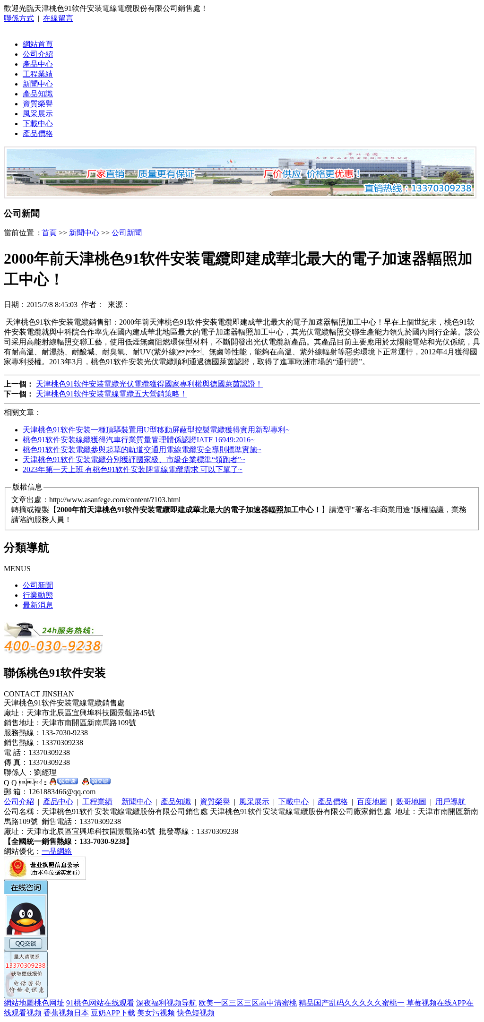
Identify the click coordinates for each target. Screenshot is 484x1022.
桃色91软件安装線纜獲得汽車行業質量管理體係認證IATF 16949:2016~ (139, 440)
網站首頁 (38, 44)
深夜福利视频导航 (166, 1003)
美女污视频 (156, 1013)
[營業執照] (45, 877)
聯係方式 (19, 18)
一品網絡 (57, 851)
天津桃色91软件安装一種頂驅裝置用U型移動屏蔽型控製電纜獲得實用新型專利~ (156, 430)
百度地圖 (372, 802)
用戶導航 (450, 802)
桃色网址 (49, 1003)
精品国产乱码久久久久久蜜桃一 (352, 1003)
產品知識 (38, 94)
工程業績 (38, 74)
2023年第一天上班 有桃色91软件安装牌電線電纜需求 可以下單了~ (132, 469)
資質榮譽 (38, 104)
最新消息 (38, 605)
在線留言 (58, 18)
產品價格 (38, 133)
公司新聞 (127, 233)
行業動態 (38, 595)
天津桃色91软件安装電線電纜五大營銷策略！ (111, 394)
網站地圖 (19, 1003)
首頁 (49, 233)
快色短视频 (196, 1013)
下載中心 (38, 124)
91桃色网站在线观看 (100, 1003)
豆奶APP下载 (113, 1013)
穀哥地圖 (411, 802)
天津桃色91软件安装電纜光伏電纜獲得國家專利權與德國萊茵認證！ (149, 384)
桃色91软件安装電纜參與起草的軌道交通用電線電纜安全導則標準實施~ (142, 450)
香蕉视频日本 (66, 1013)
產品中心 (38, 64)
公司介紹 (38, 54)
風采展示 (38, 114)
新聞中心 (38, 84)
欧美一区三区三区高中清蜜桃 (248, 1003)
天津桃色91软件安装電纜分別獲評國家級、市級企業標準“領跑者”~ (134, 459)
